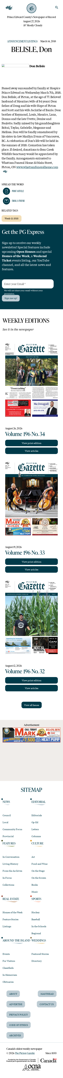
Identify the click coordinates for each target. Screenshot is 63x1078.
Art (33, 856)
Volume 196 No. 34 (25, 433)
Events (6, 953)
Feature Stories (10, 919)
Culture (37, 843)
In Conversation (11, 856)
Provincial (8, 836)
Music (35, 891)
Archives (15, 1035)
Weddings (39, 940)
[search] (56, 7)
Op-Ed (35, 822)
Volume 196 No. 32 (25, 671)
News (6, 802)
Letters (35, 829)
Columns (36, 836)
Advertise (15, 1004)
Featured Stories (40, 953)
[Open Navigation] (9, 8)
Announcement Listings (22, 41)
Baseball (36, 919)
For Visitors (9, 960)
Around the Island (16, 940)
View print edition (31, 443)
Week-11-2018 (11, 218)
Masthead (47, 993)
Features (9, 843)
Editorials (37, 815)
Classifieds (8, 967)
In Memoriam (10, 974)
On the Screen (39, 877)
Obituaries (8, 981)
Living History (10, 863)
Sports (36, 899)
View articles (31, 450)
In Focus (7, 877)
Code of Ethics (18, 1025)
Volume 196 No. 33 (25, 552)
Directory (37, 960)
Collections (8, 884)
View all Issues (31, 705)
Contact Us (47, 1004)
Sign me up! (11, 298)
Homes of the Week (12, 912)
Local (5, 822)
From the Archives (12, 870)
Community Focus (12, 829)
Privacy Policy (18, 1014)
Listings (7, 926)
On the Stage (38, 870)
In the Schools (39, 926)
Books (35, 884)
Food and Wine (39, 863)
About (13, 993)
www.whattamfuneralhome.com (37, 167)
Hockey (36, 912)
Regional (36, 933)
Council (7, 815)
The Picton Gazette (25, 1053)
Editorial (39, 802)
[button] (13, 191)
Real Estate (11, 899)
